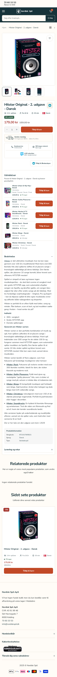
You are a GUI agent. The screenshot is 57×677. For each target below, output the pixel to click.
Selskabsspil (23, 441)
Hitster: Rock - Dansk (20, 223)
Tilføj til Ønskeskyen (43, 163)
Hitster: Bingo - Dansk (20, 233)
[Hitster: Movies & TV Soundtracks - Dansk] (7, 215)
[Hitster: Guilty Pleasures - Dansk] (7, 203)
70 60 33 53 (7, 620)
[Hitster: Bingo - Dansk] (7, 235)
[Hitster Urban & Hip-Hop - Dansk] (7, 190)
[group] (28, 59)
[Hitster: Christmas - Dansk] (7, 245)
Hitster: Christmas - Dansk (22, 243)
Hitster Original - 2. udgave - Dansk (20, 549)
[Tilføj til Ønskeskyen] (50, 105)
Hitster (7, 261)
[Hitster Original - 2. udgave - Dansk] (28, 526)
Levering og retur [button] (12, 449)
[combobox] (24, 18)
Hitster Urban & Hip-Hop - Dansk (22, 187)
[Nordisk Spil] (28, 11)
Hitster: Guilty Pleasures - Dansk (21, 201)
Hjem (4, 27)
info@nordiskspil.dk (10, 624)
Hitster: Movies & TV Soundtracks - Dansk (20, 213)
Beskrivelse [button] (9, 256)
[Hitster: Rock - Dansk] (7, 226)
